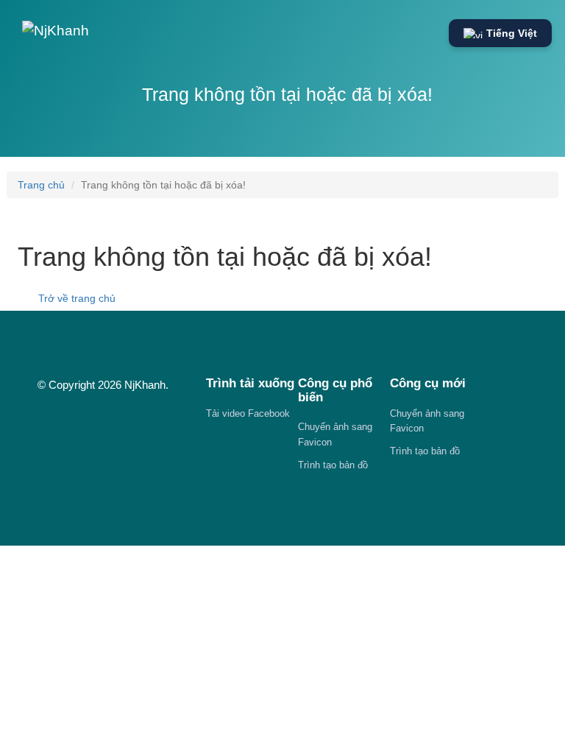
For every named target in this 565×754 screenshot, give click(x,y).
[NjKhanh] (55, 27)
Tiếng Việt (511, 33)
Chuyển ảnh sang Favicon (335, 434)
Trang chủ (41, 185)
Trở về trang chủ (75, 298)
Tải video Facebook (248, 413)
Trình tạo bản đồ (333, 465)
